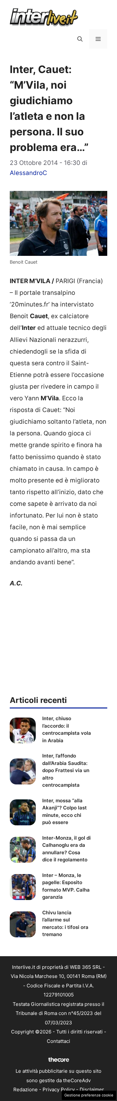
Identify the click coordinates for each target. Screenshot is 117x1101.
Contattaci (58, 1041)
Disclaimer (92, 1089)
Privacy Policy (59, 1089)
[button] (80, 39)
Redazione (25, 1089)
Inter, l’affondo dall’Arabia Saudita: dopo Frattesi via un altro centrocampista (65, 770)
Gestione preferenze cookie (88, 1095)
